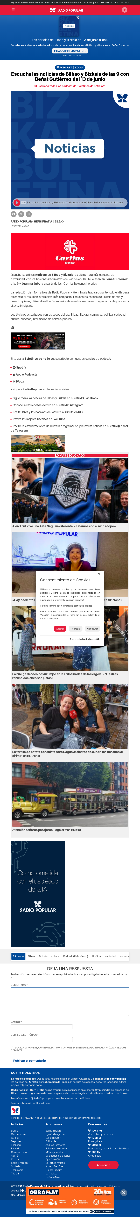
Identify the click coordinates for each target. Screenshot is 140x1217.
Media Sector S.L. (91, 639)
